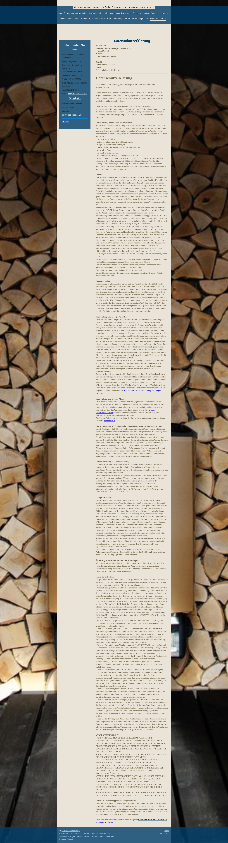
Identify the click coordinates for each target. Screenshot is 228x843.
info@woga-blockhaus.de (77, 93)
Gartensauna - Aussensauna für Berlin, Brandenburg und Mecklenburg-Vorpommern (114, 7)
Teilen (66, 122)
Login (166, 830)
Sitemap (76, 830)
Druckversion (67, 830)
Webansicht (164, 833)
